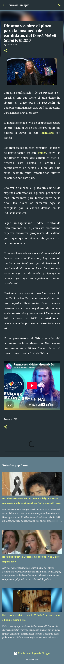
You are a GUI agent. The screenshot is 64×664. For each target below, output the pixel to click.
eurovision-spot (19, 5)
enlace (42, 152)
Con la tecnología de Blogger (33, 653)
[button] (5, 51)
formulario (47, 132)
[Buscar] (60, 5)
